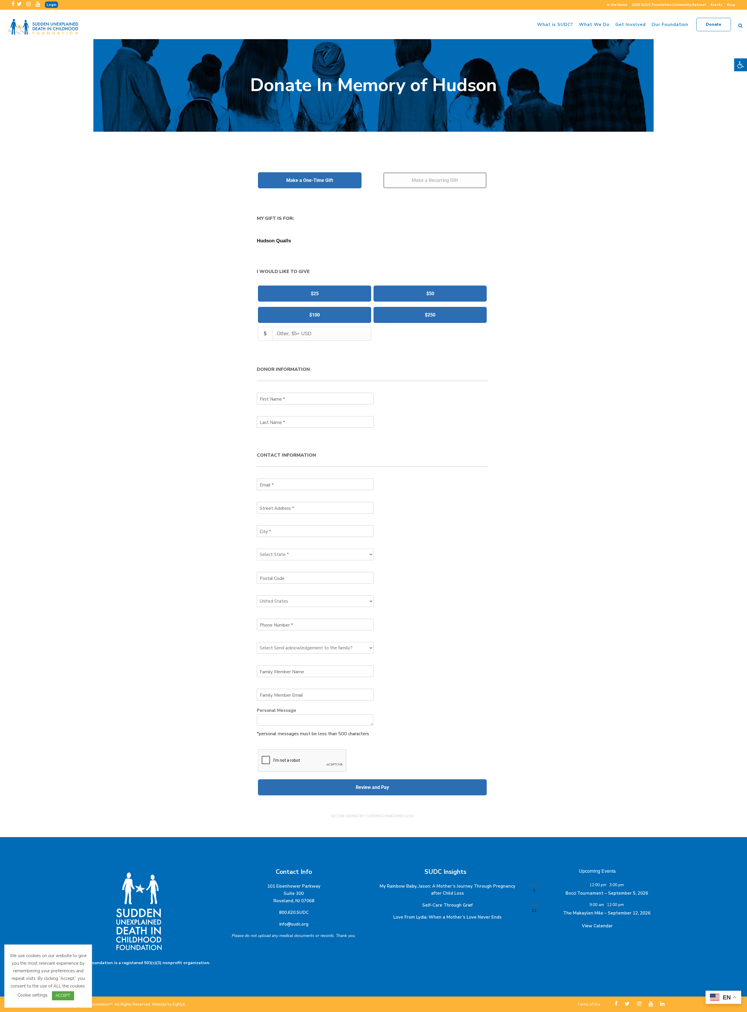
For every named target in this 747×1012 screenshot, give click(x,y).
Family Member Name (282, 672)
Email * (267, 485)
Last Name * (272, 422)
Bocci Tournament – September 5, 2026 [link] (607, 893)
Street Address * (277, 508)
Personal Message (276, 710)
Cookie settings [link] (33, 995)
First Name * (272, 399)
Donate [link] (713, 24)
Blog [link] (731, 4)
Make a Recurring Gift (435, 180)
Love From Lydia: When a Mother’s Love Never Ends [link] (447, 917)
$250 (430, 315)
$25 (315, 293)
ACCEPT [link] (63, 995)
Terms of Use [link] (588, 1004)
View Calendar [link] (597, 926)
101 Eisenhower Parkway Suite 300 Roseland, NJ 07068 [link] (293, 893)
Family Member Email (281, 695)
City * (265, 532)
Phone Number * (276, 625)
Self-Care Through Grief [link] (447, 905)
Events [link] (716, 4)
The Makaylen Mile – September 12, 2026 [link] (606, 913)
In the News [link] (617, 4)
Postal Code (272, 578)
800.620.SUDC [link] (294, 912)
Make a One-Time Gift (309, 180)
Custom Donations (384, 816)
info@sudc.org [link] (293, 924)
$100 (314, 315)
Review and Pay (372, 787)
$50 (430, 293)
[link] (740, 64)
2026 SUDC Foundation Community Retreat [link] (669, 4)
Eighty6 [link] (179, 1004)
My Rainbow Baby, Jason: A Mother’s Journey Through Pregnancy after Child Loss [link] (447, 889)
